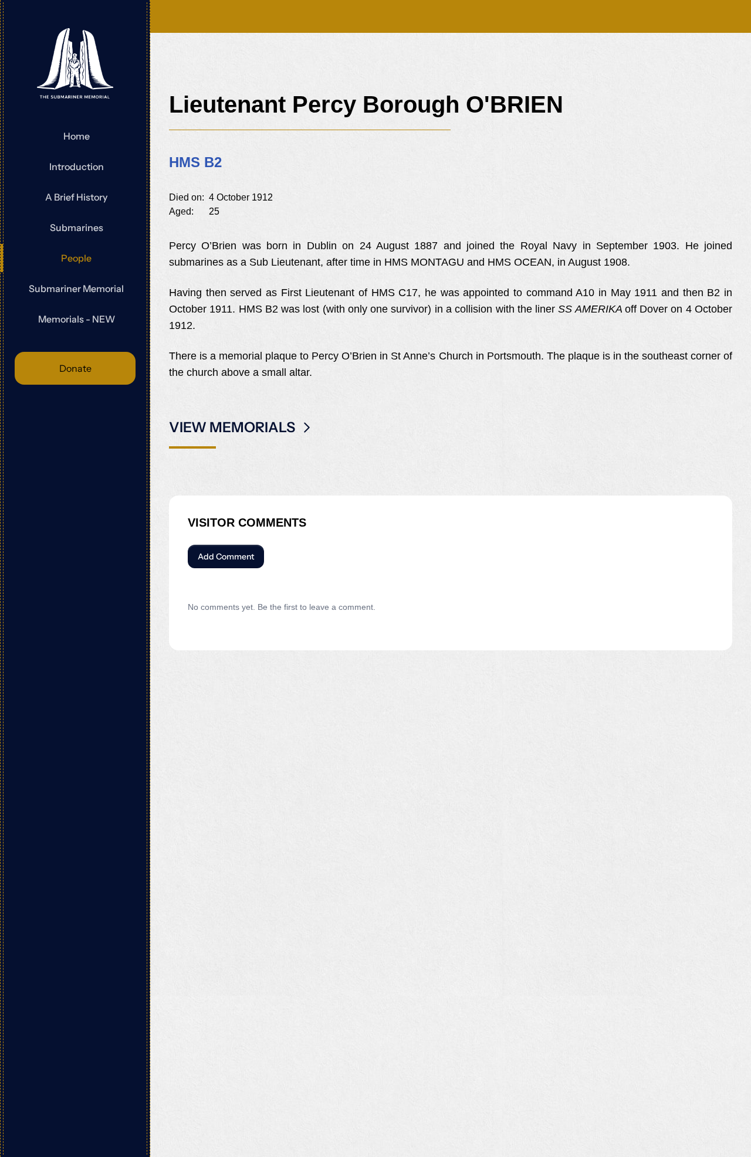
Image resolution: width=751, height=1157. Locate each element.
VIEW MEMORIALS (232, 427)
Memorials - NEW (76, 319)
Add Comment (226, 556)
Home (76, 136)
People (76, 258)
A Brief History (76, 197)
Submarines (76, 227)
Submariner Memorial (76, 288)
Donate (75, 368)
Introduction (76, 166)
